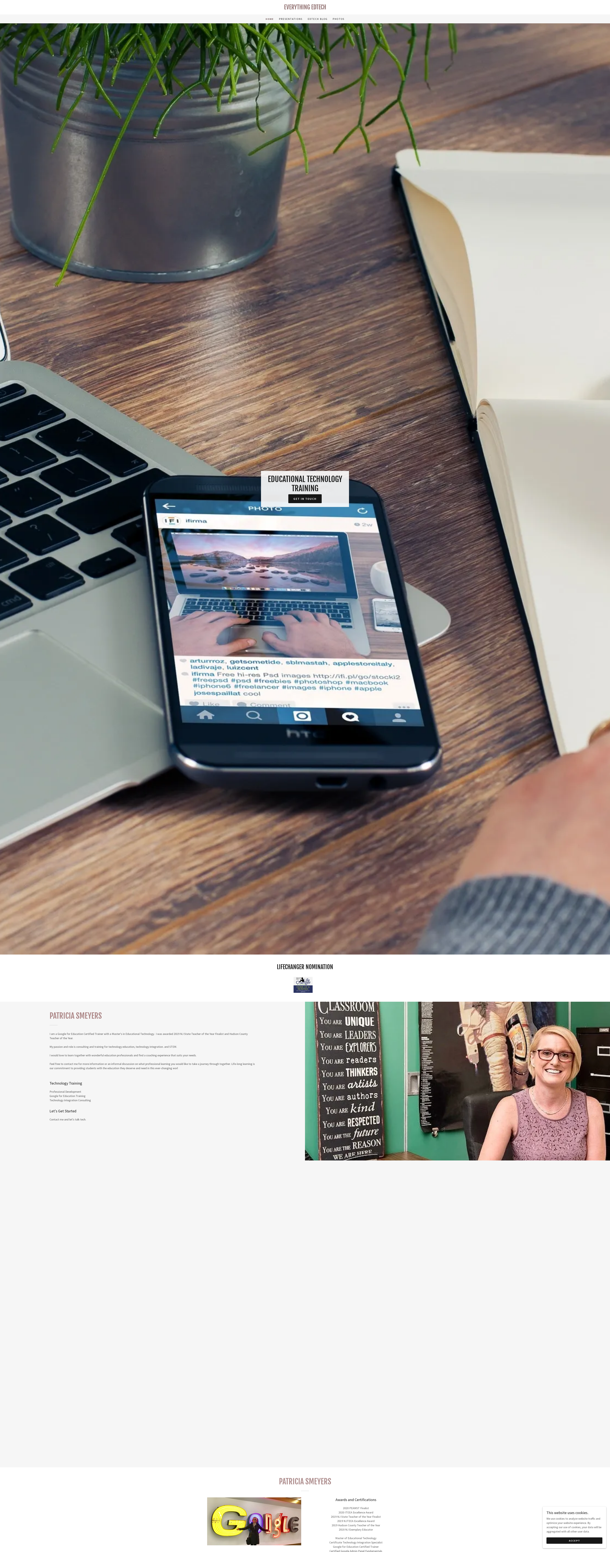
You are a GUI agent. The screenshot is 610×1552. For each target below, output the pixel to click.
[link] (305, 8)
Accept (574, 1540)
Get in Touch (305, 499)
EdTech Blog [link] (318, 18)
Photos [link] (339, 18)
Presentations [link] (291, 18)
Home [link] (270, 18)
